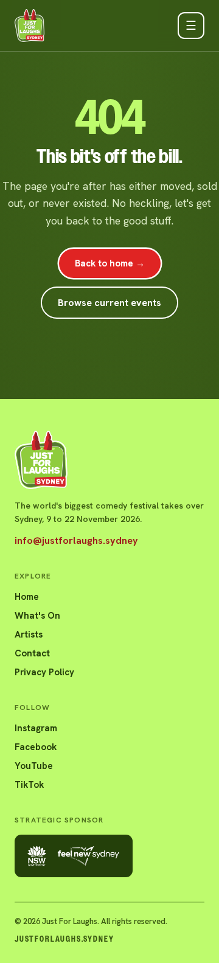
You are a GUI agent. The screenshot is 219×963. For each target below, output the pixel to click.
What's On (37, 616)
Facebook (36, 747)
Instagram (36, 728)
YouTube (34, 766)
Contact (32, 653)
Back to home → (110, 263)
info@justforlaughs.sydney (76, 540)
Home (27, 597)
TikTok (29, 785)
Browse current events (109, 302)
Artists (29, 634)
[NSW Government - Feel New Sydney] (74, 856)
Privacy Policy (44, 672)
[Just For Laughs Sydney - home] (29, 25)
